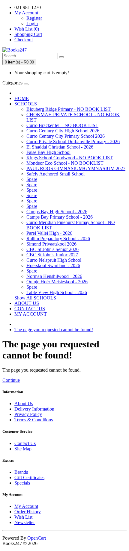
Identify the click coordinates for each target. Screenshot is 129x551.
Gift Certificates (29, 477)
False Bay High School (48, 152)
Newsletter (24, 522)
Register (34, 18)
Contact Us (25, 443)
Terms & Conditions (33, 419)
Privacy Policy (28, 414)
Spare (31, 179)
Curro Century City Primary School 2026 (65, 136)
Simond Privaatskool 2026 (51, 243)
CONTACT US (29, 308)
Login (32, 23)
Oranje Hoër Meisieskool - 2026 (57, 281)
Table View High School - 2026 (56, 292)
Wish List (23, 517)
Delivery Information (34, 408)
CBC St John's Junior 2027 (52, 254)
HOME (21, 98)
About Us (23, 403)
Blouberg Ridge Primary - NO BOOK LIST (68, 109)
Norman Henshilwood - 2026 (54, 276)
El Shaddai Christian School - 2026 (59, 146)
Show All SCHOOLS (35, 297)
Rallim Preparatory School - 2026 (58, 238)
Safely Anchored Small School (55, 173)
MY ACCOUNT (30, 314)
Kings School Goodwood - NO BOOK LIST (69, 157)
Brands (21, 472)
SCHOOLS (25, 103)
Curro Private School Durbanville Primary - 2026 (73, 141)
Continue (11, 380)
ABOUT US (26, 303)
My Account (26, 506)
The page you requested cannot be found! (53, 329)
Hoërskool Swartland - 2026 (53, 265)
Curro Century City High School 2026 (62, 130)
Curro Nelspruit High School (53, 260)
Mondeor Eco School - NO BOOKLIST (65, 163)
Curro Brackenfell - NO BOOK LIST (62, 125)
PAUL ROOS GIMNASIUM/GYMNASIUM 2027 (75, 168)
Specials (22, 482)
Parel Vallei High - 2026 (49, 233)
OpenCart (36, 538)
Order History (27, 511)
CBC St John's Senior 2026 (52, 249)
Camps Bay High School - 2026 (56, 211)
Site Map (23, 448)
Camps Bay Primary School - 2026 (59, 217)
